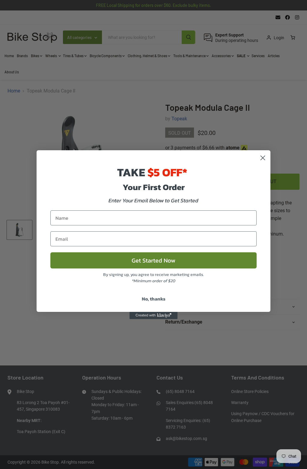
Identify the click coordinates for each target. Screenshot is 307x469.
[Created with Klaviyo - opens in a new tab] (153, 315)
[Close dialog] (263, 158)
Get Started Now (153, 260)
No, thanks (153, 298)
